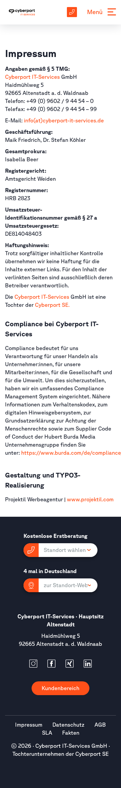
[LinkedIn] (88, 663)
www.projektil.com (90, 499)
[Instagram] (33, 663)
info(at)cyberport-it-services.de (64, 120)
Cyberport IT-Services (32, 77)
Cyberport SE (92, 754)
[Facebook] (51, 663)
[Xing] (70, 663)
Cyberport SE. (53, 305)
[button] (60, 550)
